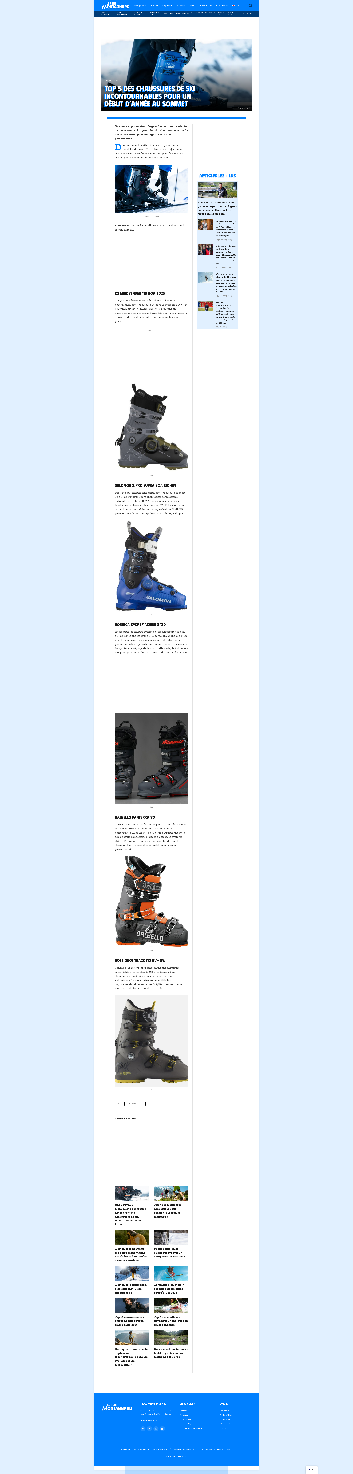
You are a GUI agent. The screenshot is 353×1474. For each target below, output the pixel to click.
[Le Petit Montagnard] (116, 5)
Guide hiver (231, 14)
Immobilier (205, 5)
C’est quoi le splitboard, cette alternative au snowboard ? (131, 1288)
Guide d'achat (132, 1103)
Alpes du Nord (138, 14)
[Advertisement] (176, 27)
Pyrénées (168, 14)
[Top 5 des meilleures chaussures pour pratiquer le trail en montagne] (171, 1193)
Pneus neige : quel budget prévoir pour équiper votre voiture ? (169, 1252)
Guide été (220, 14)
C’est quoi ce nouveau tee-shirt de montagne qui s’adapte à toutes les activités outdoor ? (131, 1254)
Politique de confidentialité (191, 1428)
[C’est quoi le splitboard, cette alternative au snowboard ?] (132, 1273)
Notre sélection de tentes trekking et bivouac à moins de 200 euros (171, 1352)
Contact (183, 1410)
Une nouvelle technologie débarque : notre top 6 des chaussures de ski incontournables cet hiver (130, 1214)
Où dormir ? (210, 14)
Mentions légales (187, 1424)
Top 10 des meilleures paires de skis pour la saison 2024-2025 (129, 1320)
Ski (142, 1103)
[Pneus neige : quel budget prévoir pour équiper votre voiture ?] (171, 1237)
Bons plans (139, 5)
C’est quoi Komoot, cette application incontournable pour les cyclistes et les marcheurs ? (131, 1356)
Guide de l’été (225, 1419)
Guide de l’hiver (226, 1415)
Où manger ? (197, 14)
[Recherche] (250, 5)
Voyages (167, 5)
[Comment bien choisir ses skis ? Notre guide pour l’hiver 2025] (171, 1273)
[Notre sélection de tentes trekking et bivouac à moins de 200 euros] (171, 1337)
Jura (177, 14)
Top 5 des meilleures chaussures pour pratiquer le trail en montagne (167, 1210)
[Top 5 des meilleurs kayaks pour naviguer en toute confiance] (171, 1305)
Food (192, 5)
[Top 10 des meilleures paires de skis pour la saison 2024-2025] (132, 1305)
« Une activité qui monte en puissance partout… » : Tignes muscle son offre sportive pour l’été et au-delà (217, 208)
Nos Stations (106, 14)
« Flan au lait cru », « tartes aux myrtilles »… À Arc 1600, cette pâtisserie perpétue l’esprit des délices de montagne (226, 228)
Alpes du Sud (154, 14)
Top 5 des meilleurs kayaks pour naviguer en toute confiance (171, 1320)
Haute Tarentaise (121, 14)
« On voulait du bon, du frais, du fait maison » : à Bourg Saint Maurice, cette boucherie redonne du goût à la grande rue (226, 255)
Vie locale (222, 5)
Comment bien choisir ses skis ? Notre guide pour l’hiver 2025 (169, 1288)
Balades (180, 5)
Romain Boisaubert (125, 1118)
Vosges (186, 14)
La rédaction (185, 1415)
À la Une (119, 1103)
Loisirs (154, 5)
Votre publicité (186, 1419)
